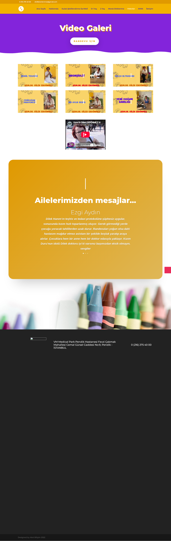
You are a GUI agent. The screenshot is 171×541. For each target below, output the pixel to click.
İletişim (149, 9)
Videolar (131, 9)
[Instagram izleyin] (167, 270)
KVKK (140, 9)
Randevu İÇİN (84, 41)
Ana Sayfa (41, 9)
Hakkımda (53, 9)
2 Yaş (102, 9)
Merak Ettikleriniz (116, 9)
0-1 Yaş (94, 9)
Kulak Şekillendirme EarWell (75, 9)
